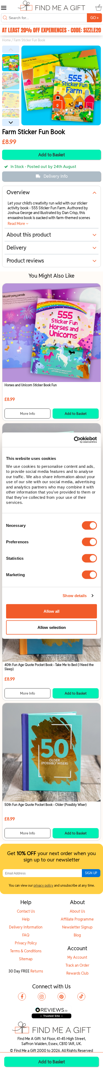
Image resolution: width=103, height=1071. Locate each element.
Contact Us (26, 911)
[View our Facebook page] (22, 997)
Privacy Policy (26, 943)
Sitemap (25, 959)
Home (6, 40)
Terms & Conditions (25, 951)
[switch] (89, 541)
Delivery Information (26, 927)
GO (94, 17)
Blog (77, 935)
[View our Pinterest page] (61, 997)
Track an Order (77, 965)
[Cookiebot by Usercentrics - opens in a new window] (74, 439)
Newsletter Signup (77, 927)
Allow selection (52, 627)
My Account (77, 957)
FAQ (25, 935)
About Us (77, 911)
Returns (36, 971)
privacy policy (43, 885)
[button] (10, 49)
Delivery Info (56, 176)
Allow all (51, 611)
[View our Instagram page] (42, 997)
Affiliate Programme (77, 919)
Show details (75, 595)
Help (26, 919)
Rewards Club (77, 973)
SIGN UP (91, 873)
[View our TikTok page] (81, 997)
